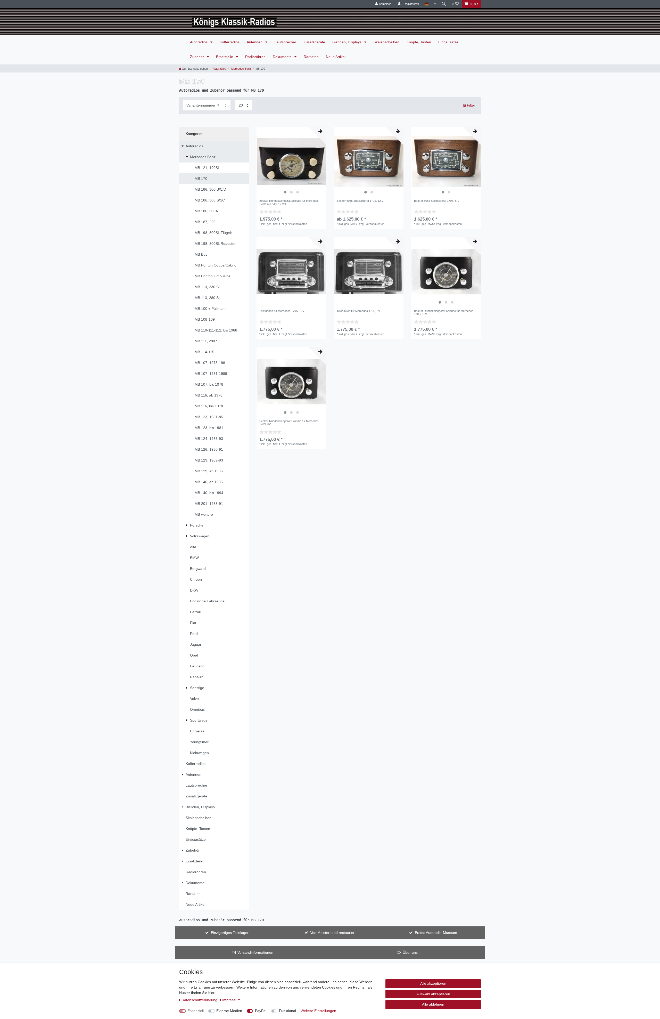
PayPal (260, 1011)
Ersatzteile (225, 57)
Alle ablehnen (433, 1004)
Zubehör (197, 57)
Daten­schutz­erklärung (200, 1000)
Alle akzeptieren (433, 983)
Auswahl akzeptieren (433, 994)
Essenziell (195, 1011)
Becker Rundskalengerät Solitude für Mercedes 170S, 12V (443, 312)
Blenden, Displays (347, 42)
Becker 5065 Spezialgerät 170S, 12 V (360, 200)
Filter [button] (471, 105)
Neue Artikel (335, 57)
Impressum (231, 1000)
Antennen (255, 42)
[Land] (426, 4)
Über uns (410, 952)
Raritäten (311, 57)
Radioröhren (255, 57)
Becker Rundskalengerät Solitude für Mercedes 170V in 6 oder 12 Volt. (289, 202)
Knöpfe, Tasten (419, 42)
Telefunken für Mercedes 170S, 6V (358, 310)
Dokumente (283, 57)
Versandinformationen (255, 952)
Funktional (287, 1011)
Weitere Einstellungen (318, 1011)
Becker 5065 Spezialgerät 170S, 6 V (436, 200)
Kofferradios (230, 42)
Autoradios (199, 42)
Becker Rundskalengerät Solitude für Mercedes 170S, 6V (289, 422)
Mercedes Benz (240, 68)
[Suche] (444, 4)
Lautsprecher (285, 42)
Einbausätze (448, 42)
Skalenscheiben (386, 42)
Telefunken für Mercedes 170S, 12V (281, 310)
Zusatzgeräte (314, 42)
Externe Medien (229, 1011)
